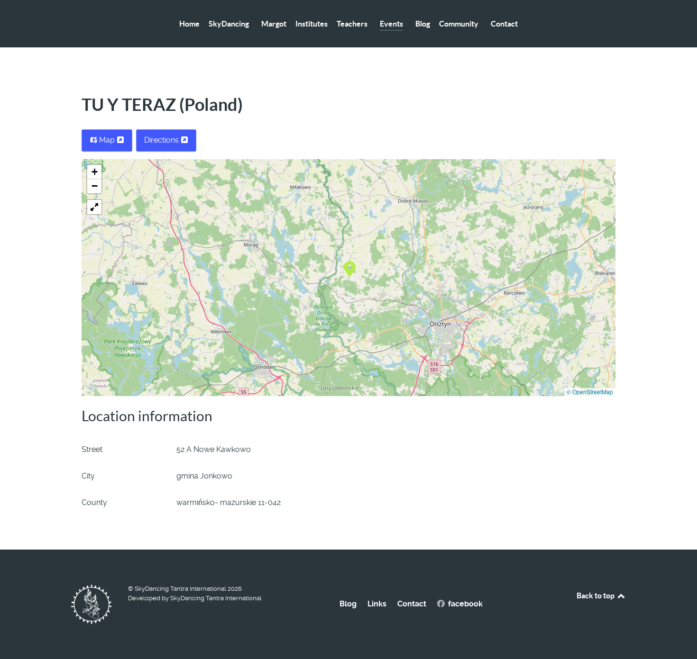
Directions (162, 139)
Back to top (596, 595)
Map (107, 139)
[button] (350, 268)
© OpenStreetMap (590, 392)
